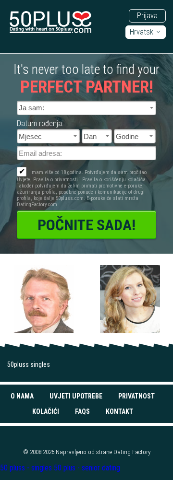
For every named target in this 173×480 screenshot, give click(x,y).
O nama (22, 396)
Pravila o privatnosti (55, 179)
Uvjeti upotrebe (75, 396)
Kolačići (45, 411)
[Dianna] (130, 300)
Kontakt (119, 411)
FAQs (82, 411)
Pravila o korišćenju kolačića (114, 179)
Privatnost (136, 396)
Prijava (147, 15)
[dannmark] (43, 300)
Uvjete (23, 179)
